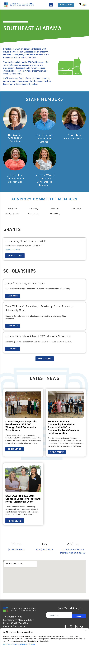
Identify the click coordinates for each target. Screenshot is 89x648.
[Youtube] (81, 626)
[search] (80, 4)
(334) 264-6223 (16, 549)
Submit (79, 616)
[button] (51, 4)
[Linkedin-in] (76, 626)
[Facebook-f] (65, 626)
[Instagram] (70, 626)
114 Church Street (12, 616)
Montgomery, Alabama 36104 (18, 620)
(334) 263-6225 (44, 549)
